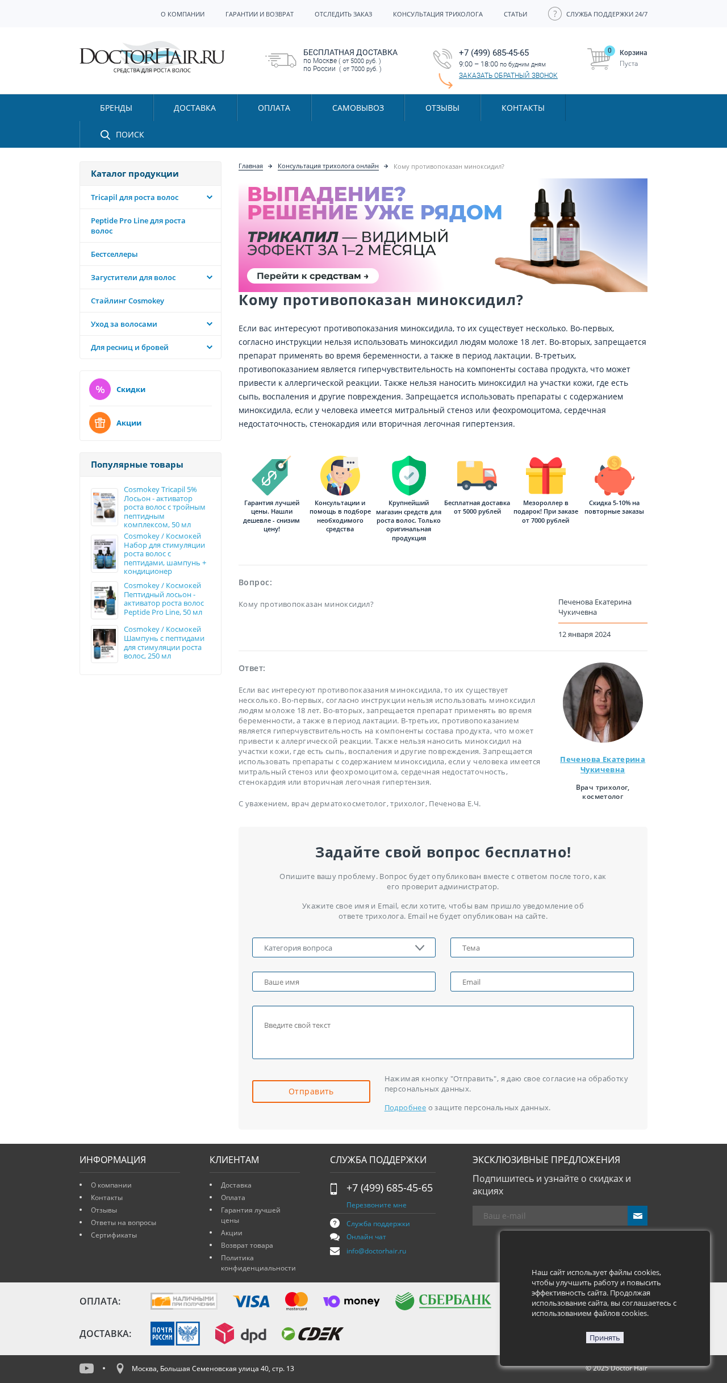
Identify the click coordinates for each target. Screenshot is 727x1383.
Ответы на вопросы (123, 1222)
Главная (251, 165)
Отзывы (442, 107)
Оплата (233, 1197)
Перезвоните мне (376, 1205)
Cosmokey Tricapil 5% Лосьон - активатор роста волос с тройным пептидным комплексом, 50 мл (165, 507)
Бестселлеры (114, 254)
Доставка (236, 1185)
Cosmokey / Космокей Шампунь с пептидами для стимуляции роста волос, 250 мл (164, 642)
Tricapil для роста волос (134, 197)
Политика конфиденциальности (258, 1263)
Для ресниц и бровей (130, 347)
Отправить (311, 1091)
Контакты (107, 1197)
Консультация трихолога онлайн (328, 165)
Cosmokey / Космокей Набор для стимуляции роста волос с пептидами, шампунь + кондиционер (165, 554)
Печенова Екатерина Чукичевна (602, 764)
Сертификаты (114, 1235)
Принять (605, 1337)
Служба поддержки (378, 1223)
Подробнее (406, 1107)
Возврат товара (247, 1245)
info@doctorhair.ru (376, 1251)
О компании (111, 1185)
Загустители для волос (133, 277)
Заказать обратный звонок (508, 76)
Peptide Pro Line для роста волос (138, 225)
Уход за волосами (124, 324)
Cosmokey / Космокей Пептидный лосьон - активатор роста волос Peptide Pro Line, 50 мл (164, 598)
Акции (128, 423)
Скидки (130, 389)
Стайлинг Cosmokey (127, 300)
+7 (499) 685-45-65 (389, 1187)
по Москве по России (350, 60)
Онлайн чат (366, 1237)
